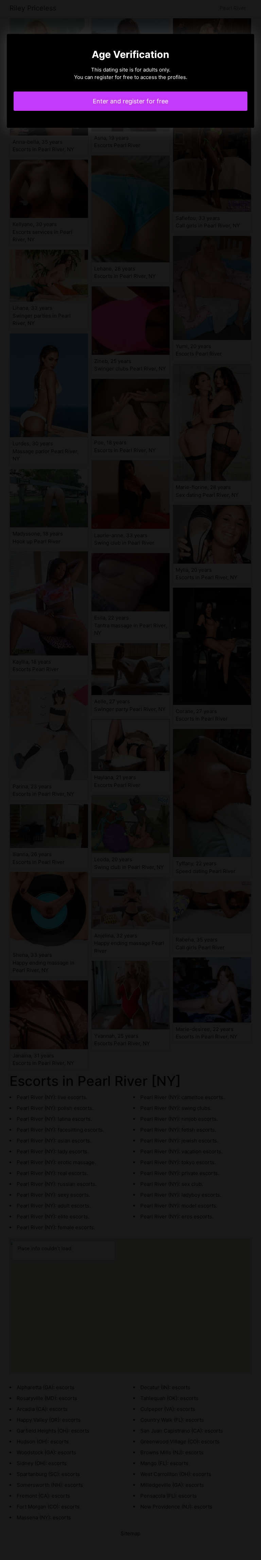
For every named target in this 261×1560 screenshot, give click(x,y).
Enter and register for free (130, 101)
